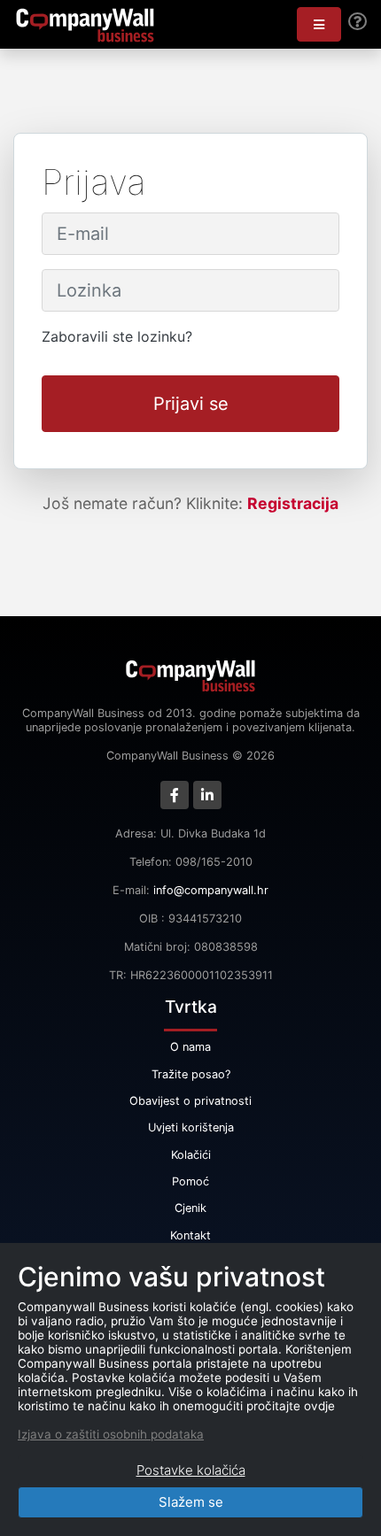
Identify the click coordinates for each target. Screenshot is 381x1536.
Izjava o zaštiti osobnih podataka (111, 1434)
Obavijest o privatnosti (190, 1101)
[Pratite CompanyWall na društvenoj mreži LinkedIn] (207, 795)
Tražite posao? (191, 1074)
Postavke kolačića (190, 1470)
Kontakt (190, 1235)
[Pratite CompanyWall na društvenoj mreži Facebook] (174, 795)
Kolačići (191, 1155)
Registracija (292, 503)
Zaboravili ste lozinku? (117, 336)
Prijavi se (191, 403)
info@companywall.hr (210, 890)
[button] (319, 24)
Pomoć (190, 1181)
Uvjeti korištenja (191, 1127)
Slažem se (191, 1502)
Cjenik (190, 1208)
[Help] (357, 21)
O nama (190, 1047)
